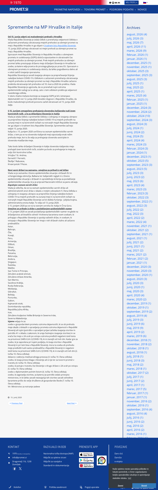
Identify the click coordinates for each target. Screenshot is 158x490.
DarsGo (118, 457)
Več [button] (129, 478)
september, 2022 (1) (139, 201)
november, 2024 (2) (139, 112)
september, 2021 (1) (139, 234)
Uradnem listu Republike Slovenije (60, 45)
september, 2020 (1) (139, 275)
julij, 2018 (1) (135, 356)
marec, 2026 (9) (136, 50)
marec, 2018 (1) (136, 368)
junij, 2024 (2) (135, 132)
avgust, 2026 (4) (137, 34)
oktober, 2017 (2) (137, 372)
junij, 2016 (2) (135, 421)
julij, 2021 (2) (135, 242)
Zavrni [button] (120, 486)
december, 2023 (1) (139, 156)
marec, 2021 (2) (136, 254)
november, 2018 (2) (139, 344)
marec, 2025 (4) (136, 95)
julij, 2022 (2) (135, 209)
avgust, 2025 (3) (137, 79)
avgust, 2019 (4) (137, 315)
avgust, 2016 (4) (137, 413)
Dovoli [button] (144, 486)
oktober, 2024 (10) (138, 116)
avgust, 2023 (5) (137, 169)
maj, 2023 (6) (135, 181)
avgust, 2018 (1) (137, 352)
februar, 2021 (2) (137, 258)
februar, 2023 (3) (137, 193)
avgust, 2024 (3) (137, 124)
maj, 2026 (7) (135, 42)
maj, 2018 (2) (135, 364)
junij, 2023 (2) (135, 177)
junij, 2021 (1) (135, 246)
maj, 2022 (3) (135, 213)
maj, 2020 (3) (135, 291)
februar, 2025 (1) (137, 99)
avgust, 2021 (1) (137, 238)
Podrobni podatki (121, 9)
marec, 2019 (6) (136, 336)
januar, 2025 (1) (137, 103)
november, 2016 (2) (139, 401)
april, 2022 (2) (135, 218)
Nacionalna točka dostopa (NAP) (58, 453)
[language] (144, 2)
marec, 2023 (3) (136, 189)
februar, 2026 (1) (137, 54)
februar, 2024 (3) (137, 148)
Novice (142, 9)
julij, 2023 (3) (135, 173)
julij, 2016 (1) (135, 417)
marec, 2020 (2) (136, 299)
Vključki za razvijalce (52, 461)
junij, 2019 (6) (135, 324)
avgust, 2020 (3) (137, 279)
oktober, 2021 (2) (137, 230)
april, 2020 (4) (135, 295)
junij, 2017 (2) (135, 381)
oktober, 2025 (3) (137, 71)
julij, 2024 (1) (135, 128)
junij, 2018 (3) (135, 360)
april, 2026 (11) (136, 46)
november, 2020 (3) (139, 271)
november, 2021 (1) (139, 226)
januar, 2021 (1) (137, 262)
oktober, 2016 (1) (137, 405)
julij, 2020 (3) (135, 283)
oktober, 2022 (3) (137, 197)
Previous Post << (16, 403)
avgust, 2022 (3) (137, 205)
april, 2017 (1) (135, 385)
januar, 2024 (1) (137, 152)
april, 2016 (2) (135, 430)
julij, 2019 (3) (135, 319)
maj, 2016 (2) (135, 425)
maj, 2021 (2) (135, 250)
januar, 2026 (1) (137, 59)
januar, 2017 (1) (137, 397)
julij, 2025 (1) (135, 83)
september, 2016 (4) (139, 409)
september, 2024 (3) (139, 120)
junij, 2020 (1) (135, 287)
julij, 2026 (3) (135, 38)
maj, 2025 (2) (135, 87)
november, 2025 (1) (139, 67)
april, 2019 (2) (135, 332)
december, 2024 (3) (139, 107)
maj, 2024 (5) (135, 136)
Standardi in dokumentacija (56, 465)
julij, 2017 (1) (135, 377)
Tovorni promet (95, 9)
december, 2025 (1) (139, 63)
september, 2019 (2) (139, 311)
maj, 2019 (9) (135, 328)
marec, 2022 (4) (136, 222)
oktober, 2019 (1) (137, 307)
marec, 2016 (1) (136, 434)
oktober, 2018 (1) (137, 348)
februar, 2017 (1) (137, 393)
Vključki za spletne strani (54, 457)
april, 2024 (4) (135, 140)
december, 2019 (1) (139, 303)
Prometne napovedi (67, 9)
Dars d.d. (119, 453)
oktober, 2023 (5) (137, 160)
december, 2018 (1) (139, 340)
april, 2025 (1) (135, 91)
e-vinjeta (118, 461)
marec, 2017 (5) (136, 389)
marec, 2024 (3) (136, 144)
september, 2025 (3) (139, 75)
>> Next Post (71, 403)
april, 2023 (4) (135, 185)
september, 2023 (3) (139, 165)
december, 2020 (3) (139, 266)
